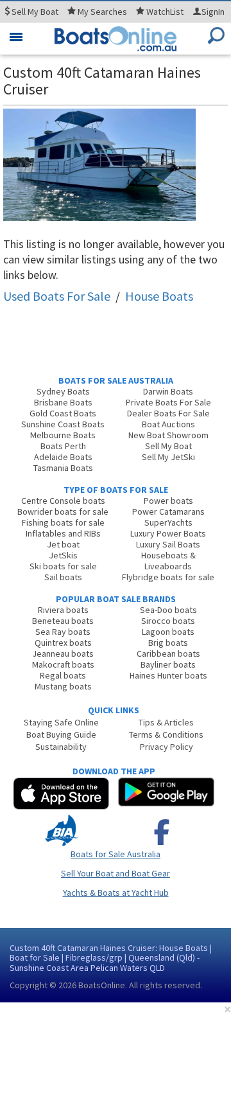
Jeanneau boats (63, 653)
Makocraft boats (63, 664)
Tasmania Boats (63, 468)
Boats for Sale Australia (115, 854)
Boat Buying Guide (61, 734)
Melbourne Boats (63, 435)
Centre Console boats (63, 500)
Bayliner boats (168, 664)
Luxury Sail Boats (168, 544)
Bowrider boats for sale (62, 511)
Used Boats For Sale (56, 296)
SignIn (213, 11)
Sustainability (61, 746)
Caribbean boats (168, 653)
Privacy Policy (166, 746)
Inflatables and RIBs (63, 533)
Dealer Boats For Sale (168, 413)
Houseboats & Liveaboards (168, 560)
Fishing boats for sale (63, 522)
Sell (34, 11)
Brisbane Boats (63, 402)
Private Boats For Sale (168, 402)
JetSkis (63, 555)
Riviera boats (63, 610)
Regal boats (63, 675)
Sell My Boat (168, 446)
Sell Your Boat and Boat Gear (115, 873)
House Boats (159, 296)
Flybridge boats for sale (168, 577)
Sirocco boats (168, 621)
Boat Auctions (168, 424)
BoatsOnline (101, 985)
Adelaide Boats (63, 457)
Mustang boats (63, 686)
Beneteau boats (63, 621)
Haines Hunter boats (168, 675)
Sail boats (63, 577)
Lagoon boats (168, 631)
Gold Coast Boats (63, 413)
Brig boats (168, 642)
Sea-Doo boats (168, 610)
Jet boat (63, 544)
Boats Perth (63, 446)
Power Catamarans (168, 511)
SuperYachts (168, 522)
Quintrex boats (63, 642)
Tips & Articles (166, 722)
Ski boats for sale (63, 566)
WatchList (165, 11)
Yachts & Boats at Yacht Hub (116, 892)
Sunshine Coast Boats (63, 424)
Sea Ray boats (62, 631)
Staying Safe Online (61, 722)
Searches (102, 11)
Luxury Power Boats (168, 533)
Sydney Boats (63, 391)
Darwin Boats (168, 391)
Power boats (168, 500)
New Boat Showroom (168, 435)
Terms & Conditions (166, 734)
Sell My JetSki (168, 457)
